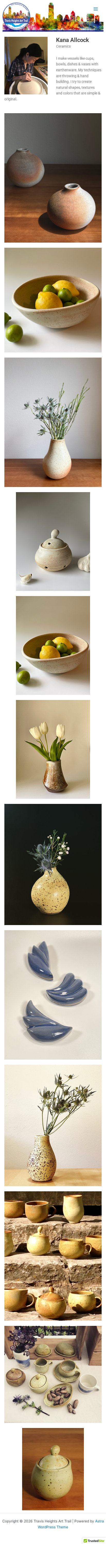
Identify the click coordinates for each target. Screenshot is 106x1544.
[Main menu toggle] (96, 9)
